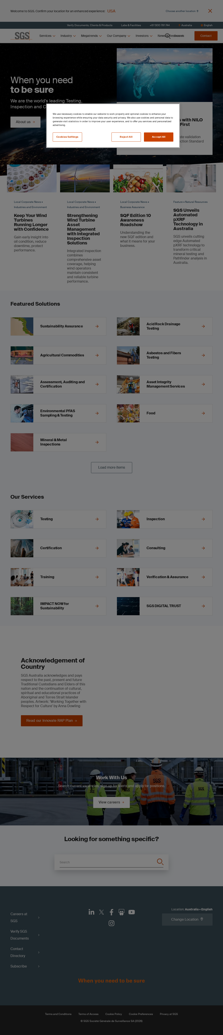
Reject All (126, 137)
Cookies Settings (67, 137)
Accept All (159, 137)
